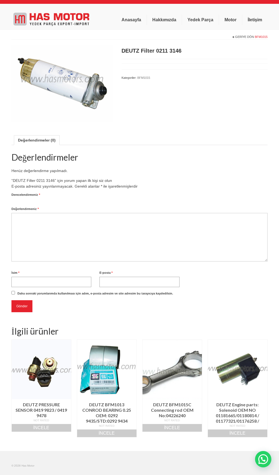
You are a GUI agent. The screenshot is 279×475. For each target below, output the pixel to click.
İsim (15, 272)
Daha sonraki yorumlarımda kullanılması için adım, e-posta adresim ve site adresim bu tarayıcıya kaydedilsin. (95, 293)
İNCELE (41, 427)
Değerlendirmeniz (25, 209)
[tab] (37, 140)
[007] (62, 83)
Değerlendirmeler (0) (37, 140)
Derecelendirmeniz (25, 194)
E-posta (106, 272)
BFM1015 (261, 36)
